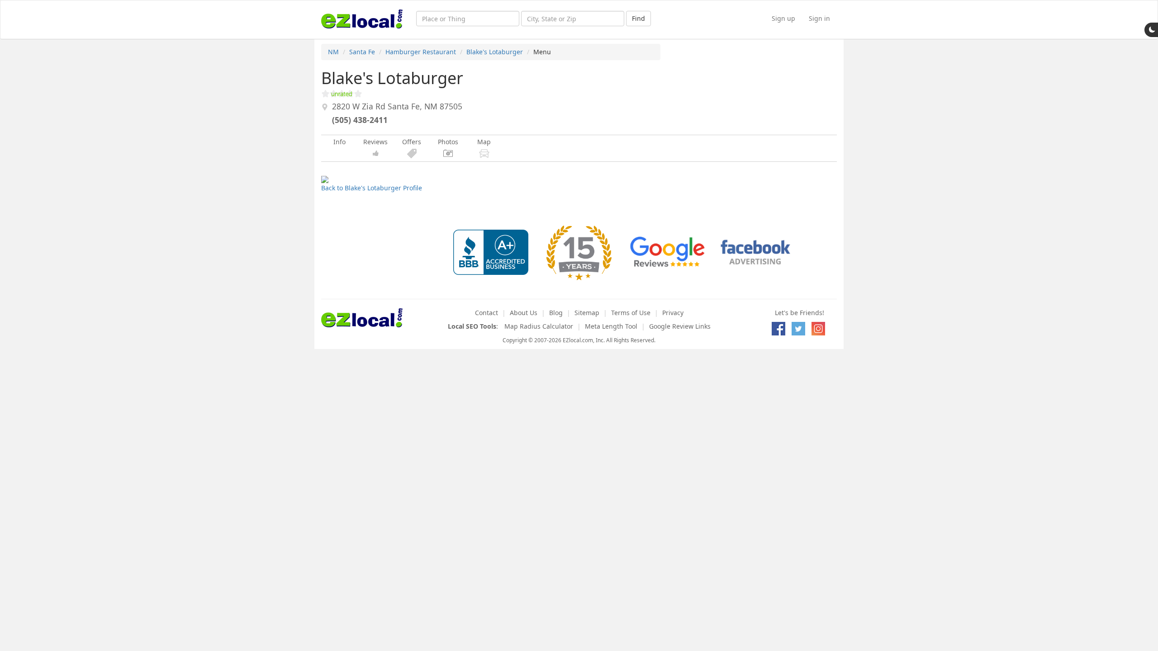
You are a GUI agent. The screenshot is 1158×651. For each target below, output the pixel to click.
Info (339, 141)
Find (638, 18)
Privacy (672, 312)
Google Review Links (680, 326)
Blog (556, 312)
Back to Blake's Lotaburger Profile (371, 188)
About (523, 312)
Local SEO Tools (472, 326)
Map (484, 141)
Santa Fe (362, 51)
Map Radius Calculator (538, 326)
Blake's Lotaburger (494, 51)
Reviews (375, 141)
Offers (411, 141)
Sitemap (586, 312)
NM (333, 51)
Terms (630, 312)
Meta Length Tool (611, 326)
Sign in (819, 18)
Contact (486, 312)
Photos (448, 141)
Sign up (783, 18)
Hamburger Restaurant (420, 51)
